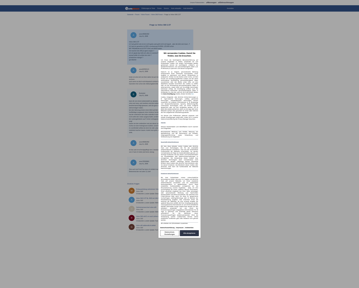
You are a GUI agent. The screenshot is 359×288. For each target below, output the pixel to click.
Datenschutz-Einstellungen (169, 233)
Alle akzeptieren (189, 233)
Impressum (180, 227)
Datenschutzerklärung (167, 227)
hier (192, 94)
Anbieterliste (189, 227)
